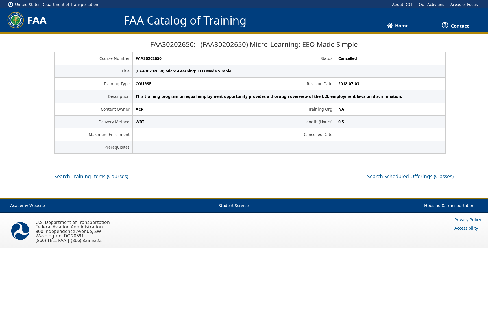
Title (125, 71)
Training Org (320, 109)
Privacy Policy (467, 219)
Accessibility (466, 228)
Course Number (114, 58)
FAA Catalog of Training (185, 20)
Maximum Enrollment (109, 134)
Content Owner (115, 109)
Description (119, 96)
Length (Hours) (318, 121)
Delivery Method (114, 121)
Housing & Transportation (449, 205)
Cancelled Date (318, 134)
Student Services (234, 205)
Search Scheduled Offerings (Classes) (410, 176)
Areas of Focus (464, 4)
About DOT (402, 4)
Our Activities (431, 4)
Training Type (117, 83)
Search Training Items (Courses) (91, 176)
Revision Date (319, 83)
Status (326, 58)
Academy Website (27, 205)
